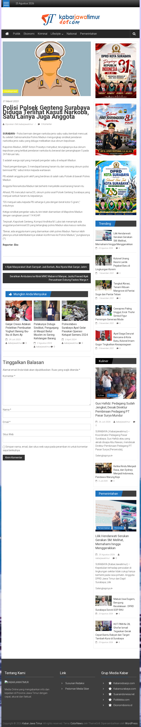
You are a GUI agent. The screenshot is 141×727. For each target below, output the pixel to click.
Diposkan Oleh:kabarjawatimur (19, 124)
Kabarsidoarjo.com (124, 683)
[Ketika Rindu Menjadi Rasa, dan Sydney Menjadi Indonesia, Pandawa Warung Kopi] (103, 467)
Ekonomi (29, 33)
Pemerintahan (88, 33)
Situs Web (8, 434)
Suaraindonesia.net (123, 694)
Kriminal (42, 33)
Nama (7, 409)
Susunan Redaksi (74, 683)
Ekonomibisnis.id (122, 705)
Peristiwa (112, 395)
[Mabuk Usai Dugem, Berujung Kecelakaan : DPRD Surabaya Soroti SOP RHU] (103, 600)
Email (6, 422)
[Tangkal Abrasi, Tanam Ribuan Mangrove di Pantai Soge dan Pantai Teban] (103, 285)
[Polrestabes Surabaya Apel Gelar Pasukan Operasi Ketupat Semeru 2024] (75, 310)
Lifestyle (56, 33)
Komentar (9, 376)
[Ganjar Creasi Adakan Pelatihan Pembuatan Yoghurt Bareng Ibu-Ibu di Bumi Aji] (19, 310)
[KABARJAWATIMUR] (17, 682)
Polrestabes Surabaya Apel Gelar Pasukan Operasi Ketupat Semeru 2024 (75, 329)
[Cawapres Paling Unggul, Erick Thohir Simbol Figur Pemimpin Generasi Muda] (103, 310)
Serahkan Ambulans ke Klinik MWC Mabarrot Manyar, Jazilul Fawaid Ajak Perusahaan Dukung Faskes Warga (49, 278)
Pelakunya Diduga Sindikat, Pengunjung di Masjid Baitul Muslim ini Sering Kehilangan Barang (46, 331)
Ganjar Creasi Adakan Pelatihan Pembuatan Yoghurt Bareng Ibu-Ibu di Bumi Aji (18, 329)
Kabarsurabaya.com (124, 688)
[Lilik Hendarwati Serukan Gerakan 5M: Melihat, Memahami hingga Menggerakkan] (103, 235)
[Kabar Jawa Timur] (7, 34)
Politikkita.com (121, 699)
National (72, 33)
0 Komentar (46, 124)
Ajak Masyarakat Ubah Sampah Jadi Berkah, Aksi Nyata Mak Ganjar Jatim (47, 267)
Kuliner (101, 395)
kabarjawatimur (15, 343)
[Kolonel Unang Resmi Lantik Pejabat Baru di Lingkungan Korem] (103, 260)
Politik (16, 33)
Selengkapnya (103, 455)
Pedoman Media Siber (77, 688)
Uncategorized (10, 91)
